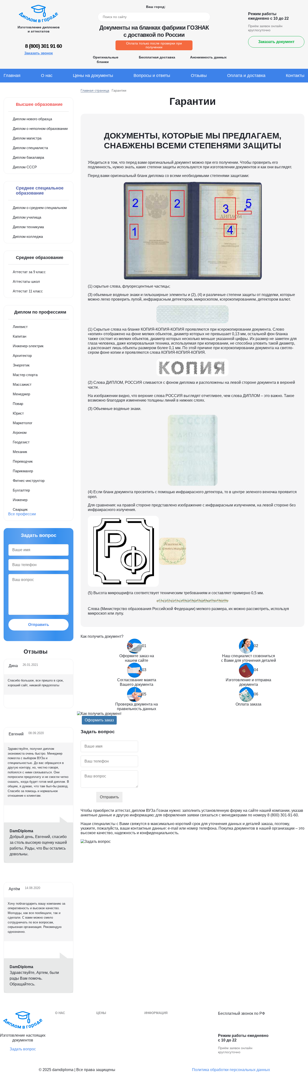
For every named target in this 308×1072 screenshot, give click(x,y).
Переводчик (23, 461)
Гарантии (62, 1028)
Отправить (38, 625)
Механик (20, 452)
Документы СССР (111, 1049)
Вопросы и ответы (152, 75)
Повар (18, 404)
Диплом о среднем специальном (40, 208)
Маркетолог (22, 423)
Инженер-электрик (28, 346)
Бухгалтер (21, 490)
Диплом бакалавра (28, 157)
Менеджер (21, 394)
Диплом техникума (28, 227)
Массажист (22, 384)
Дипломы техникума (161, 1035)
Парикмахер (23, 471)
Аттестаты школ (26, 281)
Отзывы (199, 75)
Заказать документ (276, 42)
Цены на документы (93, 75)
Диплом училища (27, 217)
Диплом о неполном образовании (40, 128)
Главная (12, 75)
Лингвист (20, 327)
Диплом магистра (27, 138)
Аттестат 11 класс (28, 291)
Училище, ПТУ (156, 1042)
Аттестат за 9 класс (29, 272)
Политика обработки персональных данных (231, 1070)
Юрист (18, 413)
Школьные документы (162, 1049)
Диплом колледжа (28, 236)
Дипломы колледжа (160, 1028)
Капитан (19, 336)
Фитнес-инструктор (29, 481)
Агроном (19, 432)
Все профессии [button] (22, 514)
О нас (46, 75)
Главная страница (95, 90)
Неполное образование (115, 1042)
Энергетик (21, 365)
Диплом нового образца (32, 119)
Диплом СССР (25, 167)
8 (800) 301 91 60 (43, 46)
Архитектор (22, 355)
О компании (65, 1020)
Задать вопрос (23, 1049)
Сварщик (20, 509)
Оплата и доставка (246, 75)
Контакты (295, 75)
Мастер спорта (25, 375)
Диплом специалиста (30, 148)
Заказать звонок (38, 53)
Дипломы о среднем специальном (172, 1020)
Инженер (20, 500)
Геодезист (21, 442)
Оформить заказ (99, 720)
